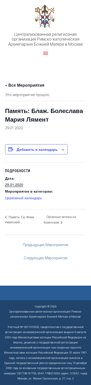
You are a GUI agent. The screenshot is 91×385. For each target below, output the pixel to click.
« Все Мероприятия (24, 85)
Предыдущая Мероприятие (45, 245)
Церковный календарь (23, 197)
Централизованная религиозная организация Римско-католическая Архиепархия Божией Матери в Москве (45, 39)
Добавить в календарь (37, 149)
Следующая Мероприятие (45, 258)
